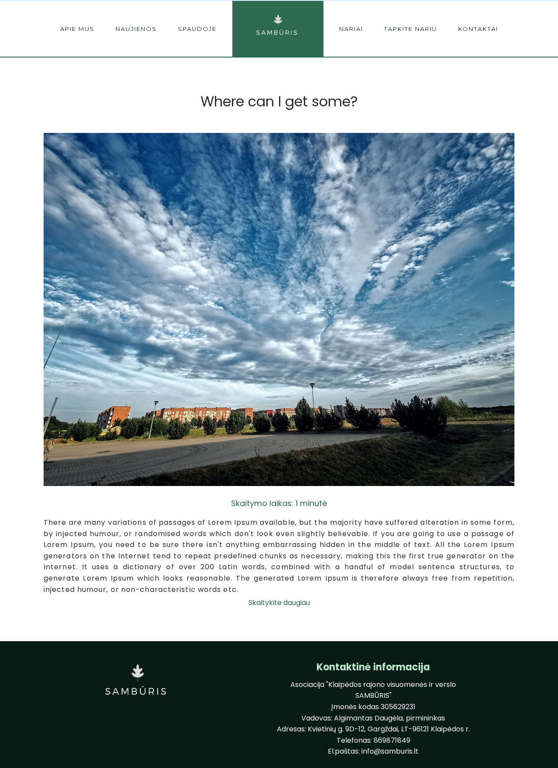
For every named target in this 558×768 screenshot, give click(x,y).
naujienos (136, 28)
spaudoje (197, 28)
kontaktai (478, 28)
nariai (351, 28)
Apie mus (77, 28)
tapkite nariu (410, 28)
